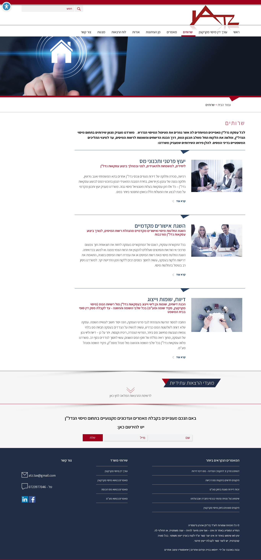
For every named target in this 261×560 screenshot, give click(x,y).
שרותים (188, 32)
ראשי (236, 32)
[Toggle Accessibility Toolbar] (6, 6)
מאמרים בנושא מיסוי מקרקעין (113, 480)
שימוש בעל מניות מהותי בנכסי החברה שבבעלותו (215, 498)
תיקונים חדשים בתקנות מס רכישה (222, 480)
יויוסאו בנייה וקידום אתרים (204, 549)
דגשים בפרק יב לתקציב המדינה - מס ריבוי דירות (215, 471)
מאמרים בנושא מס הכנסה (114, 489)
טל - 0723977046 (40, 487)
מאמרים (172, 32)
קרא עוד (181, 201)
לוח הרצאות (118, 32)
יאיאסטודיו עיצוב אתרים (176, 549)
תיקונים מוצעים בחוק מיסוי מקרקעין (221, 507)
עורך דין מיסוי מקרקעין (213, 32)
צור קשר (86, 32)
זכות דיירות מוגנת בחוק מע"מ (224, 489)
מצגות (101, 32)
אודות (136, 32)
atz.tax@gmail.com (42, 475)
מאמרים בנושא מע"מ (117, 498)
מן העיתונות (153, 32)
